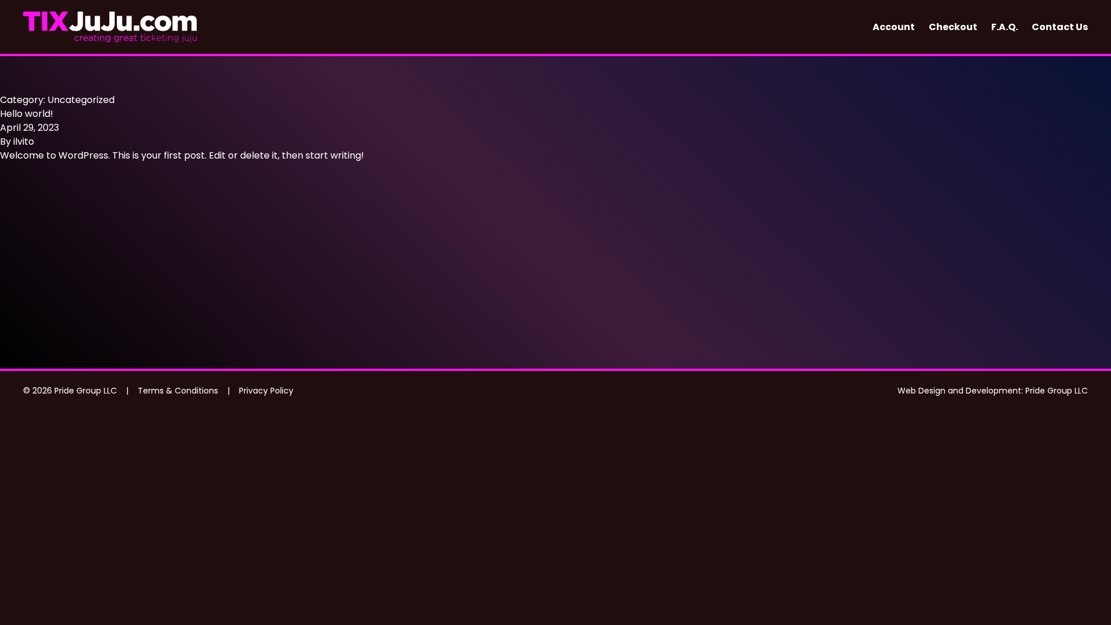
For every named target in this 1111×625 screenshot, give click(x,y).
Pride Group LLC (1056, 390)
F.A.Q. (1004, 27)
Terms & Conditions (178, 390)
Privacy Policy (266, 390)
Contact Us (1060, 27)
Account (894, 27)
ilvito (23, 141)
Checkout (953, 27)
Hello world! (26, 113)
